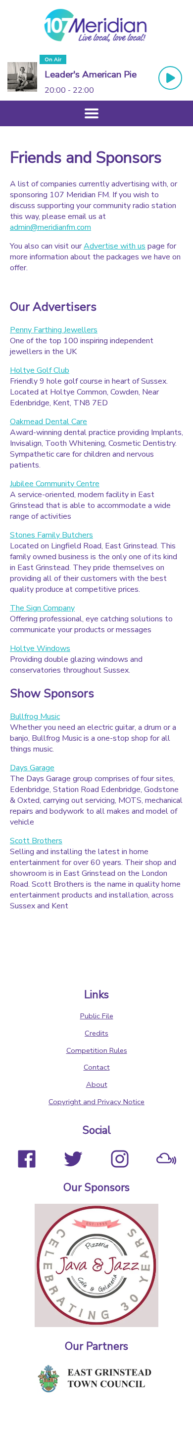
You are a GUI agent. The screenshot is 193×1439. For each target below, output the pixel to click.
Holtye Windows (40, 648)
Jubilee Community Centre (54, 483)
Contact (97, 1067)
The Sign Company (42, 608)
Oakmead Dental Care (48, 421)
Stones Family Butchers (51, 535)
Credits (96, 1033)
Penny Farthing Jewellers (53, 329)
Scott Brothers (36, 840)
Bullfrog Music (35, 716)
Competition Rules (96, 1050)
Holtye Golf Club (39, 370)
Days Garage (32, 767)
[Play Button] (170, 78)
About (96, 1084)
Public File (96, 1016)
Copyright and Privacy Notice (96, 1102)
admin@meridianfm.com (50, 227)
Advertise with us (114, 246)
